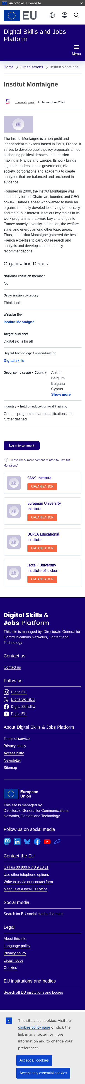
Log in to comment (21, 445)
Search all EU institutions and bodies (33, 992)
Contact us (12, 667)
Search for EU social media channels (33, 914)
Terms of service (17, 739)
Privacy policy (15, 746)
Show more (61, 394)
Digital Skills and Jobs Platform (26, 618)
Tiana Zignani (24, 102)
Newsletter (12, 760)
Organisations (32, 67)
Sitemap (10, 768)
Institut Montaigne (19, 322)
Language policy (17, 946)
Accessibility (14, 753)
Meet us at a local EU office (25, 889)
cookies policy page (34, 1027)
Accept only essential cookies (43, 1073)
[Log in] (65, 15)
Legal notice (13, 960)
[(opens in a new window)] (24, 15)
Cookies (10, 968)
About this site (15, 939)
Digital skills (14, 361)
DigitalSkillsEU (23, 699)
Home (8, 67)
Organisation (42, 486)
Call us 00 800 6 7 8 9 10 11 (26, 867)
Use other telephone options (26, 875)
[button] (52, 15)
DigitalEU (19, 692)
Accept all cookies (34, 1060)
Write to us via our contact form (28, 882)
